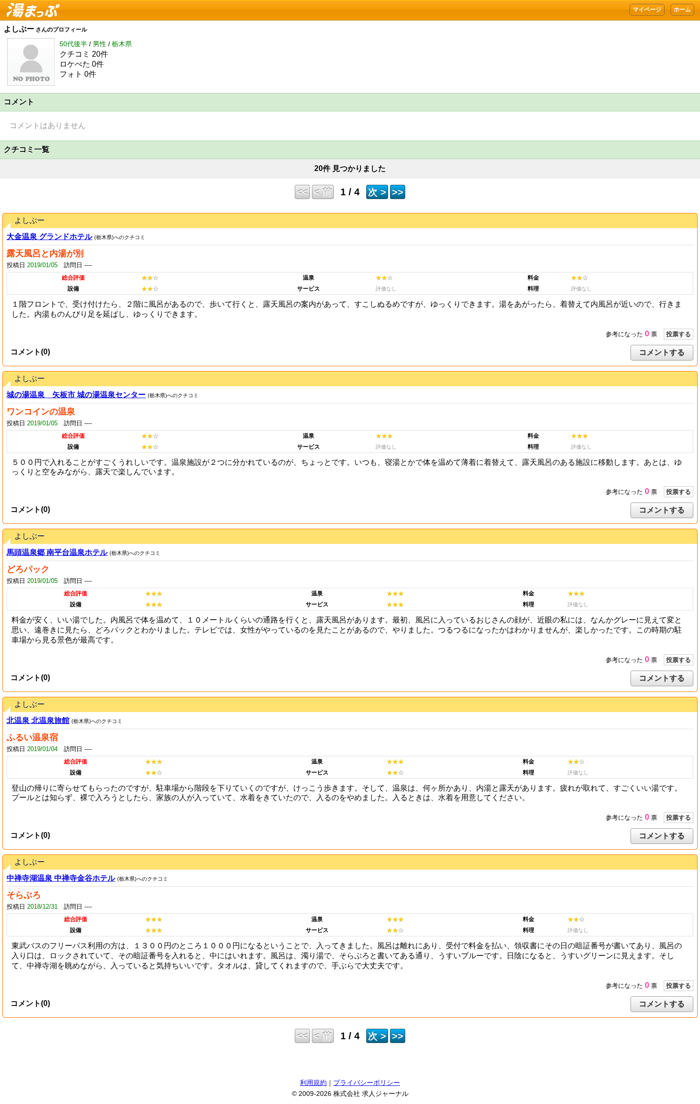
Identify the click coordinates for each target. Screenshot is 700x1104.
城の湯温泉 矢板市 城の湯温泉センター (76, 395)
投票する (678, 334)
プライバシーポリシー (366, 1082)
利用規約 (313, 1082)
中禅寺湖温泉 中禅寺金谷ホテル (61, 878)
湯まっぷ (30, 5)
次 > (377, 192)
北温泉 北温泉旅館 (38, 720)
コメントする (662, 352)
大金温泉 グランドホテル (49, 236)
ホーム (682, 9)
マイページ (647, 9)
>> (397, 192)
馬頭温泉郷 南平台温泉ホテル (57, 552)
